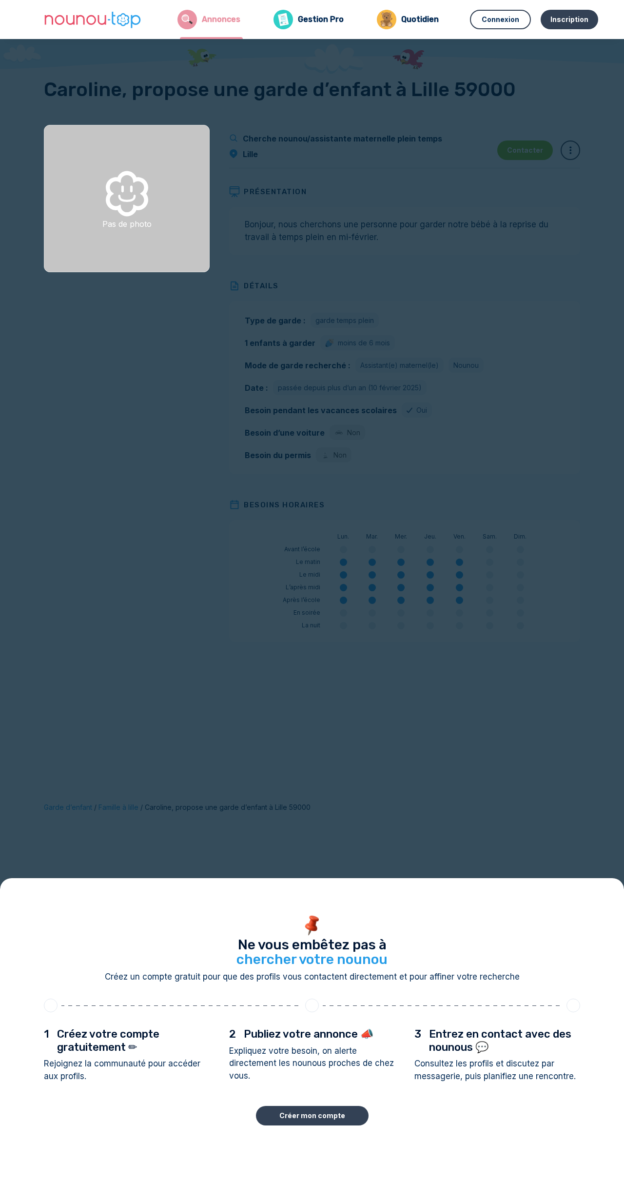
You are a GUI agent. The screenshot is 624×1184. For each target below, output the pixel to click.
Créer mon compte (312, 1115)
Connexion (500, 19)
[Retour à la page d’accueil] (92, 19)
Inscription (569, 19)
